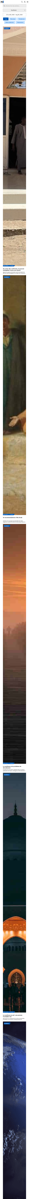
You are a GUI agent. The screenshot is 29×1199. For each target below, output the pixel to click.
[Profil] (25, 2)
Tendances (22, 19)
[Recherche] (22, 2)
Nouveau (13, 19)
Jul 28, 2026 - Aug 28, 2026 (15, 14)
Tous (5, 19)
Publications (20, 22)
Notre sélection (10, 22)
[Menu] (27, 2)
